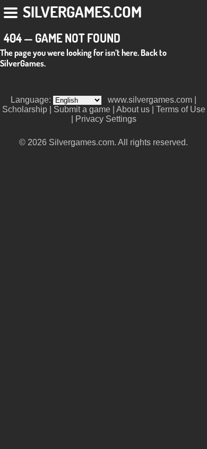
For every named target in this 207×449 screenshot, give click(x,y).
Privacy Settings (105, 118)
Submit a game (82, 109)
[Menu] (11, 10)
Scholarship (24, 109)
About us (133, 109)
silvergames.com (82, 11)
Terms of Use (180, 109)
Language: (32, 99)
